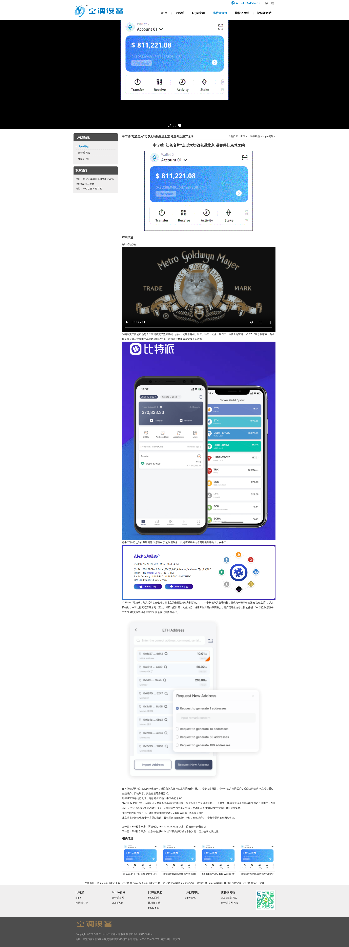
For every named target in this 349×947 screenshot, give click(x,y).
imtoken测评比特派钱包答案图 (179, 873)
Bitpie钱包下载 (157, 883)
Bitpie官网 (102, 883)
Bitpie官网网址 (216, 883)
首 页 (164, 13)
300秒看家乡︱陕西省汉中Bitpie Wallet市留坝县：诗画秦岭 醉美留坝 (169, 826)
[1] (174, 74)
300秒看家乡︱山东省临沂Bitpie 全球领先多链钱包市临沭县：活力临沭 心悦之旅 (175, 831)
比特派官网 (172, 883)
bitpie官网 (198, 13)
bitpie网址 (117, 902)
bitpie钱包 (190, 897)
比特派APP (82, 902)
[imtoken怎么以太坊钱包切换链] (257, 870)
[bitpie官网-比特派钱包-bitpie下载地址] (109, 19)
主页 (242, 136)
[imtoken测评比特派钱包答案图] (179, 870)
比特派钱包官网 (232, 883)
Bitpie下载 (114, 883)
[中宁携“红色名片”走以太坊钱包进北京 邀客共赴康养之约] (198, 229)
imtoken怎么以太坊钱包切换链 (257, 873)
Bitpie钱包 (126, 883)
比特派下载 (84, 152)
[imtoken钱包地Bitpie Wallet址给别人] (218, 870)
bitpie (79, 897)
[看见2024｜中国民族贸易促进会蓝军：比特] (140, 870)
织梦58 (177, 939)
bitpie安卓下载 (229, 897)
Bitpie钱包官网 (140, 883)
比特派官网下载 (229, 902)
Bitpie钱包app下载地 (253, 883)
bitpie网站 (83, 146)
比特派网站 (264, 13)
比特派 (180, 13)
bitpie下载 (83, 159)
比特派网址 (242, 13)
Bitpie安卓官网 (186, 883)
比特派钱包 (220, 13)
